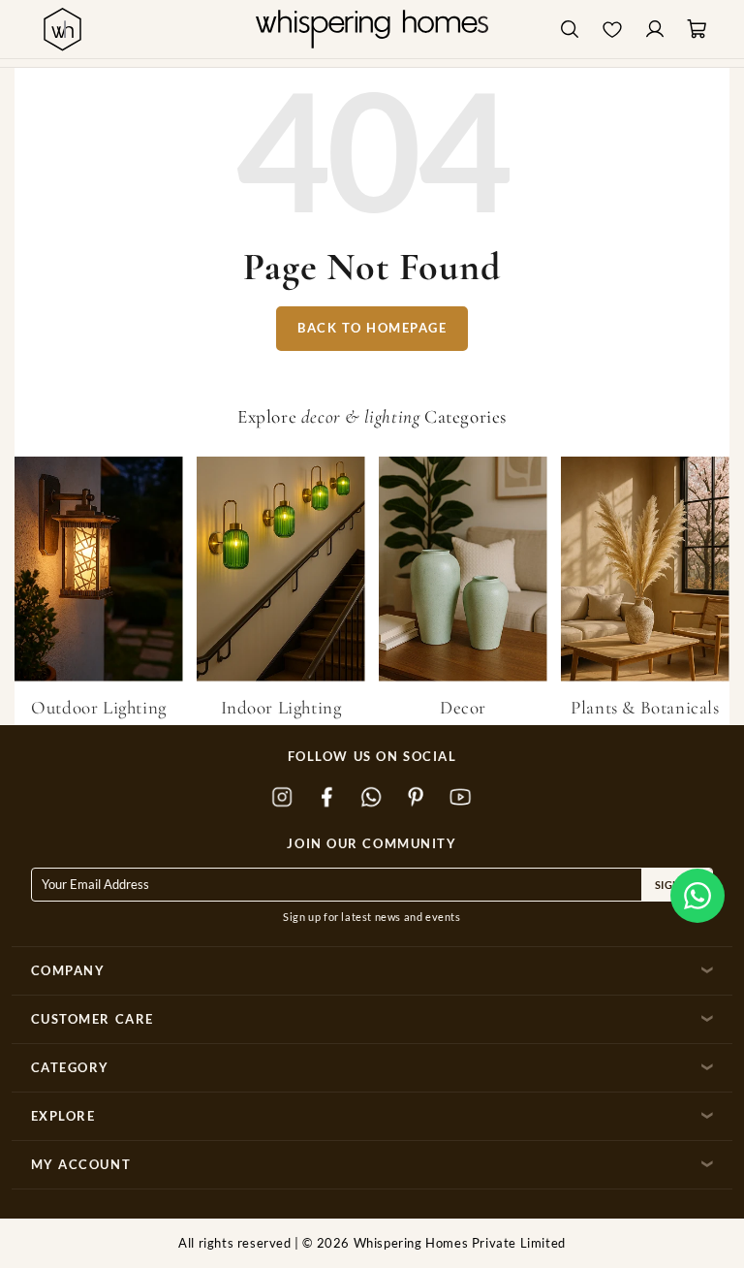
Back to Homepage (372, 328)
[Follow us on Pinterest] (416, 796)
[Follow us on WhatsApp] (372, 796)
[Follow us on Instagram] (282, 796)
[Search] (569, 29)
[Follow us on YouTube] (461, 796)
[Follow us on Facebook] (327, 796)
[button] (697, 896)
